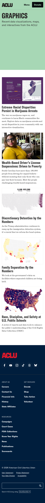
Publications (7, 446)
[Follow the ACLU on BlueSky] (35, 365)
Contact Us (7, 392)
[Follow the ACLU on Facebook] (4, 365)
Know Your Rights (10, 436)
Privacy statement (22, 473)
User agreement (7, 473)
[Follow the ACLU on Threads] (29, 365)
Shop (26, 392)
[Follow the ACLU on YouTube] (10, 365)
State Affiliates (9, 406)
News (4, 441)
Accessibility (22, 476)
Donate (37, 4)
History (5, 401)
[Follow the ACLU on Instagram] (17, 365)
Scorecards (7, 451)
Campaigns (7, 421)
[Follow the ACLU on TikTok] (23, 365)
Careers (5, 387)
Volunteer (28, 401)
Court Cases (7, 426)
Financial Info (8, 396)
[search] (40, 486)
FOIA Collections (9, 431)
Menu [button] (27, 4)
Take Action (29, 396)
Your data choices (8, 476)
